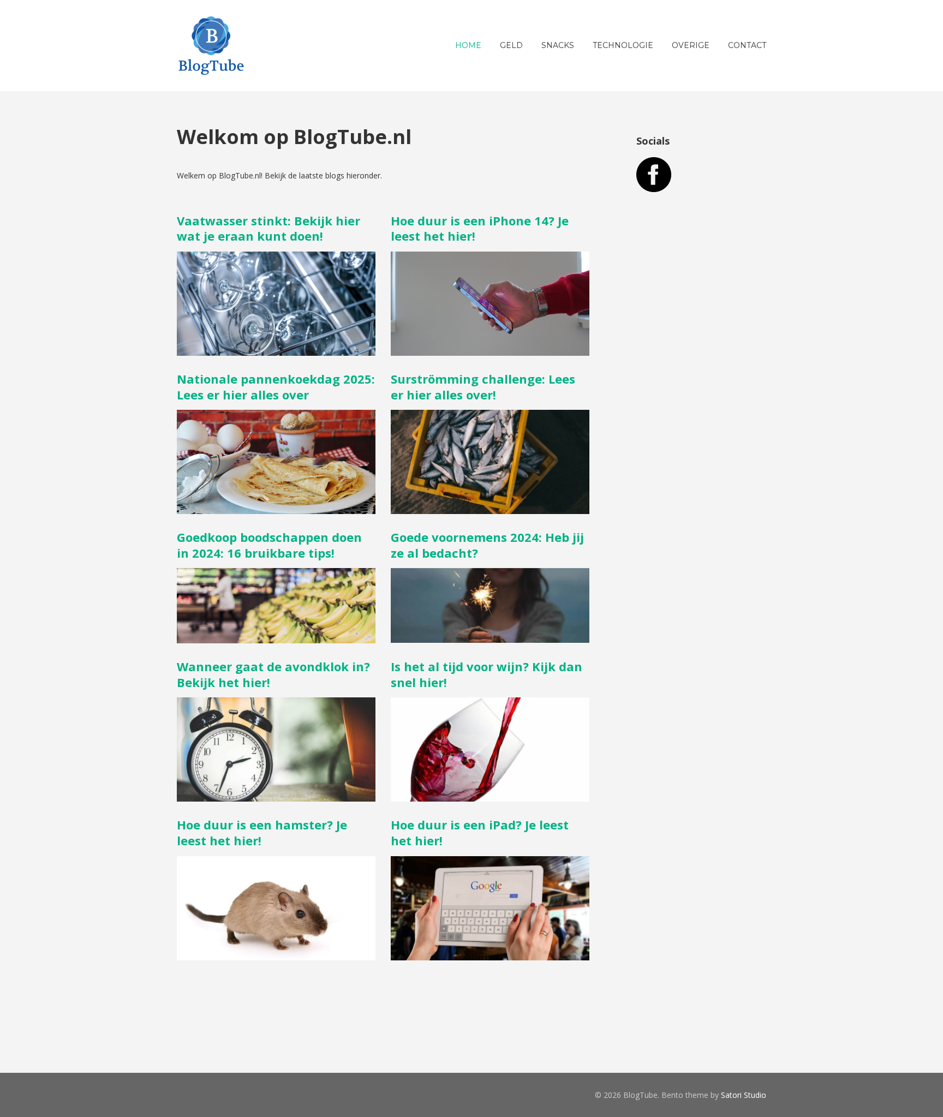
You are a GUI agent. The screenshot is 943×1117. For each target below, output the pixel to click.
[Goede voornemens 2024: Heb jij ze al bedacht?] (490, 637)
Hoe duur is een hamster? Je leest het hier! (262, 832)
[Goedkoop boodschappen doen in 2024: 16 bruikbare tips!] (276, 637)
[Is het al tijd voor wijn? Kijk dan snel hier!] (490, 796)
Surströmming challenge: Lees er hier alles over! (483, 387)
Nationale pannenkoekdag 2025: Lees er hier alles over (276, 387)
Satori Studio (743, 1095)
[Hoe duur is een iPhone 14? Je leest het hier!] (490, 350)
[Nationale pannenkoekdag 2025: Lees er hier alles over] (276, 508)
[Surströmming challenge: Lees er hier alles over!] (490, 508)
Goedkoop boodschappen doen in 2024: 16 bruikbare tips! (269, 545)
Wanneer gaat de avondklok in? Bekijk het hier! (273, 674)
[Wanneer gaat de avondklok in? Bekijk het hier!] (276, 796)
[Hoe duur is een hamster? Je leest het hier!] (276, 954)
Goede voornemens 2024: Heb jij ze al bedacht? (487, 545)
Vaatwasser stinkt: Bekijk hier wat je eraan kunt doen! (268, 228)
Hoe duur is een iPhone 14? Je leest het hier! (480, 228)
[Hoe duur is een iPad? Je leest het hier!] (490, 954)
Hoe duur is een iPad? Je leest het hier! (480, 832)
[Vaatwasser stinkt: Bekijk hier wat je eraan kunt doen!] (276, 350)
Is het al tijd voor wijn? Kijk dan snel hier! (486, 674)
